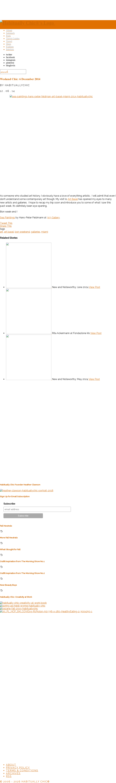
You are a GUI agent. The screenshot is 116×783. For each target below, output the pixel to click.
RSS (9, 776)
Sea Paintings (7, 217)
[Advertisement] (58, 9)
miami (44, 231)
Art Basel (73, 199)
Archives (13, 773)
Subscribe (9, 503)
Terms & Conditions (22, 770)
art (1, 231)
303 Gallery (53, 217)
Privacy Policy (18, 767)
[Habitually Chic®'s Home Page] (27, 23)
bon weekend (22, 231)
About (11, 764)
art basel (9, 231)
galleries (35, 231)
